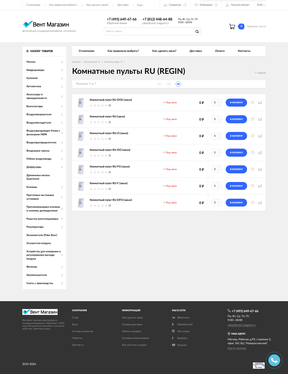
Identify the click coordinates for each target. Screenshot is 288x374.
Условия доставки (132, 324)
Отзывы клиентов (82, 331)
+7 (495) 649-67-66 (122, 19)
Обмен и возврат (131, 331)
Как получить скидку (134, 345)
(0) (110, 105)
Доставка (123, 5)
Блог (75, 324)
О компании (33, 5)
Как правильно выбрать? (63, 5)
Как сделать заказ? (97, 5)
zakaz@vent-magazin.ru (155, 23)
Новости (77, 338)
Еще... (140, 5)
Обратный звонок (117, 23)
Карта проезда (237, 348)
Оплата (220, 51)
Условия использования (135, 338)
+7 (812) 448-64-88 (157, 19)
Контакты (244, 51)
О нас (75, 317)
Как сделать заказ (132, 317)
